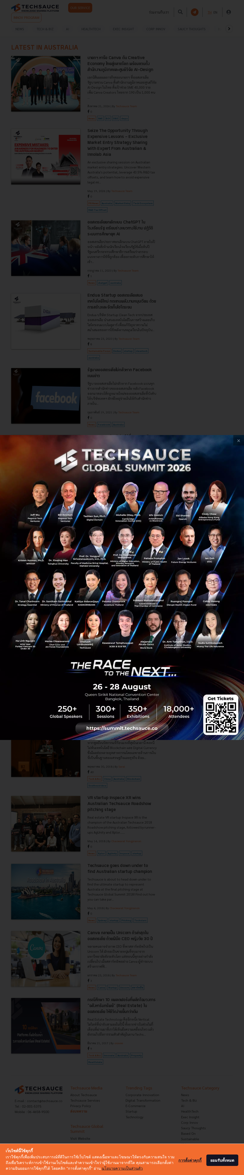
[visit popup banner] (122, 587)
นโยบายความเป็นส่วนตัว (122, 1168)
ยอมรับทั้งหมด (222, 1160)
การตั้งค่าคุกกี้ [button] (190, 1160)
